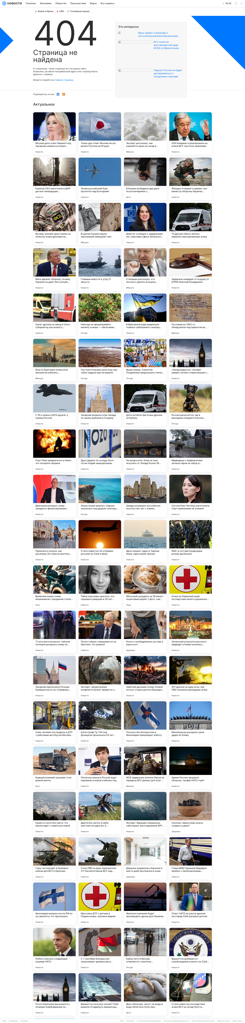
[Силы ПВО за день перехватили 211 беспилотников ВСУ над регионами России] (100, 858)
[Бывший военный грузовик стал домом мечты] (54, 768)
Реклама (24, 1021)
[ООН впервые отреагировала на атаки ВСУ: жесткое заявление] (190, 133)
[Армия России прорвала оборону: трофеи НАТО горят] (190, 768)
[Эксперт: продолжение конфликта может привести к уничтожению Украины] (100, 677)
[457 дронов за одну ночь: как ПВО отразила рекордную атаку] (190, 677)
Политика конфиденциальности (176, 1021)
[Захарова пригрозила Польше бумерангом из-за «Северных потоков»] (54, 677)
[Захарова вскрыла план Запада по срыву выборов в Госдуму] (100, 405)
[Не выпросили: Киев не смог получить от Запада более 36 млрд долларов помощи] (145, 450)
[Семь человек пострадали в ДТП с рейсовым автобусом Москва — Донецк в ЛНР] (54, 722)
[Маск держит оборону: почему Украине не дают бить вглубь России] (54, 269)
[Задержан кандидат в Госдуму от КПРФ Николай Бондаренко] (190, 269)
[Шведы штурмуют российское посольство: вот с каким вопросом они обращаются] (145, 496)
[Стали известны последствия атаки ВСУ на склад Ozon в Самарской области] (190, 994)
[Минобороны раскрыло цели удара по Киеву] (190, 722)
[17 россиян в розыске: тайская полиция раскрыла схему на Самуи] (54, 632)
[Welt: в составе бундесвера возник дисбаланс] (190, 541)
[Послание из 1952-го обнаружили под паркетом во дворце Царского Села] (190, 315)
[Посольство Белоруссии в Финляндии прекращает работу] (145, 722)
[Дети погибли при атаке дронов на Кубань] (145, 405)
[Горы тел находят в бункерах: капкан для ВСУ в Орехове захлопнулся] (54, 858)
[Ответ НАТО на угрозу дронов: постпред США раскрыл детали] (190, 904)
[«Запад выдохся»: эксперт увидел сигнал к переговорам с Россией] (190, 360)
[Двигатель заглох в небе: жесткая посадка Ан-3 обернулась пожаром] (100, 813)
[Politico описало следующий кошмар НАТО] (54, 949)
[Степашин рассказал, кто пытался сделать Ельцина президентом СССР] (145, 269)
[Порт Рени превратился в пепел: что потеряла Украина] (54, 450)
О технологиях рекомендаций (149, 1021)
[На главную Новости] (14, 3)
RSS (121, 1021)
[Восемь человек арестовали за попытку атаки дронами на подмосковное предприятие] (54, 224)
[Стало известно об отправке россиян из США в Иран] (100, 541)
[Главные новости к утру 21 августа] (100, 269)
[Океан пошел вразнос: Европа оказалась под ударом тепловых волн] (100, 496)
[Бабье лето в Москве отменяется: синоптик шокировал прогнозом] (145, 949)
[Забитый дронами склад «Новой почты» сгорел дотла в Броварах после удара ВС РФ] (145, 677)
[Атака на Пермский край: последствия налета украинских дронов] (190, 586)
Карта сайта (237, 1021)
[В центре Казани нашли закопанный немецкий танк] (100, 224)
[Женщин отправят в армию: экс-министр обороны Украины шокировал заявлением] (190, 179)
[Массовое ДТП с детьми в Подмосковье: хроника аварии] (100, 904)
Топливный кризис (80, 11)
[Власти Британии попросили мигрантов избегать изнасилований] (54, 360)
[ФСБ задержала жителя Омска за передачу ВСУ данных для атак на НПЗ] (145, 768)
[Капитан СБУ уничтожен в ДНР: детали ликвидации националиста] (54, 179)
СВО (61, 11)
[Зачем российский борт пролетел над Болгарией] (100, 179)
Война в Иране (45, 11)
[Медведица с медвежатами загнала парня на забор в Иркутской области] (190, 450)
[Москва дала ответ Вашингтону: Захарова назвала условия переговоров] (54, 133)
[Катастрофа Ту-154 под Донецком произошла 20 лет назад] (100, 722)
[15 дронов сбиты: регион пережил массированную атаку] (190, 224)
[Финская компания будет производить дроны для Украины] (145, 904)
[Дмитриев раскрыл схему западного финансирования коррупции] (54, 496)
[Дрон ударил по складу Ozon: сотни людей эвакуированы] (100, 450)
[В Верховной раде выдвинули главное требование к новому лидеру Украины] (145, 315)
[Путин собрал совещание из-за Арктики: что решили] (100, 632)
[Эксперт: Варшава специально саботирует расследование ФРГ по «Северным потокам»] (145, 813)
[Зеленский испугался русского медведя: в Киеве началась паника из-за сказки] (190, 632)
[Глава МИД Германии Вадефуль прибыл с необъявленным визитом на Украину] (190, 858)
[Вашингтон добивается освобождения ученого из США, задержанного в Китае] (190, 949)
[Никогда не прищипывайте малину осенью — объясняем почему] (100, 315)
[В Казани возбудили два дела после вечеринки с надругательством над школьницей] (145, 179)
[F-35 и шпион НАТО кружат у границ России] (54, 405)
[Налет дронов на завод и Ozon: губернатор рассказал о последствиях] (54, 315)
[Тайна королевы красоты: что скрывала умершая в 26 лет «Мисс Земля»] (100, 586)
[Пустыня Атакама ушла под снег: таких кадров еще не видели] (100, 360)
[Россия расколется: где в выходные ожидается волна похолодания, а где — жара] (190, 405)
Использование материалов (203, 1021)
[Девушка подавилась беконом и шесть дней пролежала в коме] (145, 858)
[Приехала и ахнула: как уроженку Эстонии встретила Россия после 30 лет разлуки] (54, 541)
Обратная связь (223, 1021)
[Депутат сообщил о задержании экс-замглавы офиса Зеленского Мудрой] (145, 224)
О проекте (130, 1021)
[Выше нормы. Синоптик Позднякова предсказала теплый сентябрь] (145, 360)
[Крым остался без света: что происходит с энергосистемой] (54, 813)
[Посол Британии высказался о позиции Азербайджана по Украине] (54, 994)
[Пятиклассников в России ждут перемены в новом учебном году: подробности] (100, 768)
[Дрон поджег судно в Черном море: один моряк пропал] (145, 541)
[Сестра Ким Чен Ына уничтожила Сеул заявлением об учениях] (190, 496)
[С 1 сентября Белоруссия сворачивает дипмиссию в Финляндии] (100, 949)
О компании (13, 1021)
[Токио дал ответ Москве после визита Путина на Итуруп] (100, 133)
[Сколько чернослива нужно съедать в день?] (190, 813)
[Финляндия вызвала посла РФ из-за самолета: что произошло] (54, 904)
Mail (4, 1021)
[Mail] (4, 3)
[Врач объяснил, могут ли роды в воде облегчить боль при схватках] (145, 994)
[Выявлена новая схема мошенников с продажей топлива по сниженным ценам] (54, 586)
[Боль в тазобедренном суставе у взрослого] (145, 632)
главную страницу (63, 80)
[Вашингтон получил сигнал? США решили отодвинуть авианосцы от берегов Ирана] (100, 994)
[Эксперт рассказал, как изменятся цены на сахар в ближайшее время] (145, 133)
